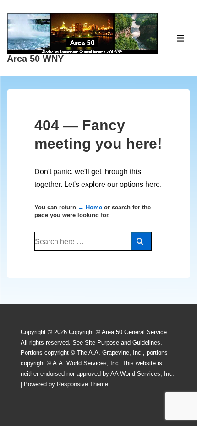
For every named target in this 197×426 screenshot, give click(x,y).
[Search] (141, 241)
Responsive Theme (82, 384)
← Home (90, 207)
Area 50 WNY (35, 58)
